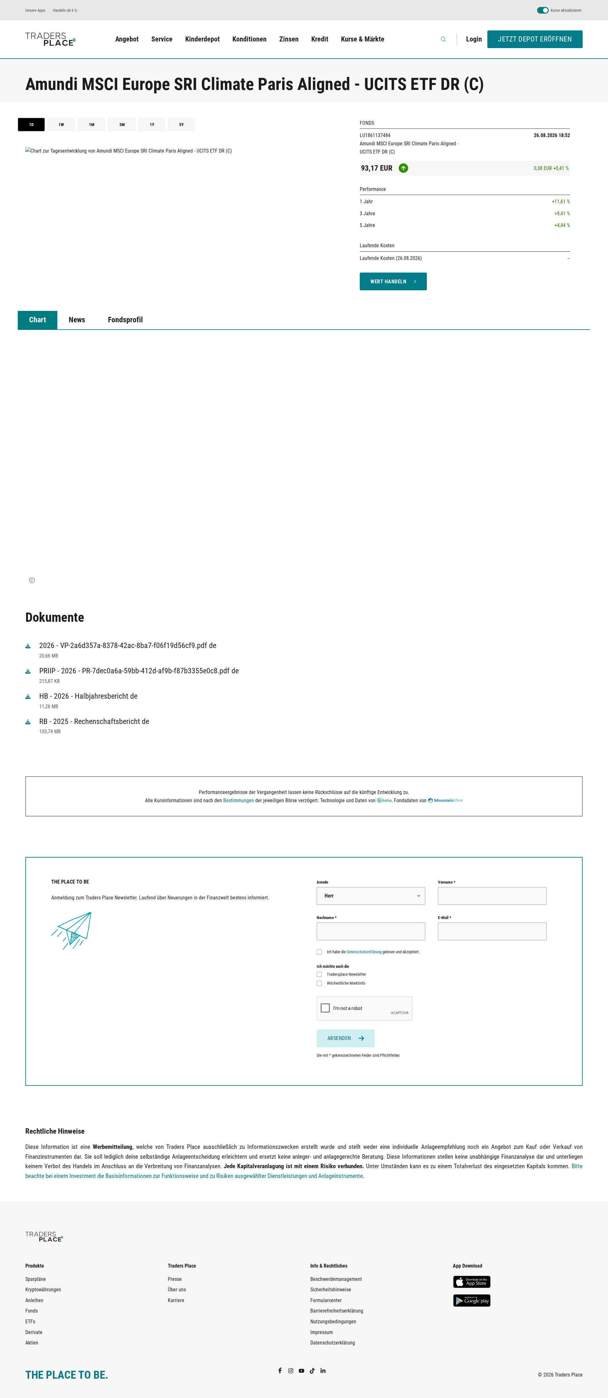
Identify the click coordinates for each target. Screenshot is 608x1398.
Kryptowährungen (43, 1290)
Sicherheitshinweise (330, 1290)
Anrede (322, 882)
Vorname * (446, 882)
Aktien (31, 1343)
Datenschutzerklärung (364, 951)
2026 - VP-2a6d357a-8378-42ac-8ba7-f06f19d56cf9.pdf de (127, 645)
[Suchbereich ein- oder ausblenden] (444, 39)
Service (162, 39)
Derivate (33, 1332)
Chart (37, 319)
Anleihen (34, 1300)
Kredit (319, 39)
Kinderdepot (202, 39)
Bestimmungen (238, 800)
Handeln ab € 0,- (65, 10)
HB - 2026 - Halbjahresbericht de (88, 696)
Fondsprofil (125, 319)
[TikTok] (314, 1370)
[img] (32, 580)
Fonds (31, 1311)
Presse (175, 1279)
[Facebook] (282, 1370)
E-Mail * (444, 917)
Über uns (177, 1290)
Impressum (321, 1332)
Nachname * (327, 917)
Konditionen (249, 39)
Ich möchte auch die (333, 966)
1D (31, 124)
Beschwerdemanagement (336, 1279)
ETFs (30, 1322)
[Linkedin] (325, 1370)
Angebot (127, 39)
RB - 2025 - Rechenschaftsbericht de (94, 721)
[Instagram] (293, 1370)
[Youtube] (304, 1370)
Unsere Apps (35, 10)
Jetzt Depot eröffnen (535, 39)
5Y (181, 124)
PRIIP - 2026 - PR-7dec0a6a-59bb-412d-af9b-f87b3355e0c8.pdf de (139, 670)
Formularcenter (326, 1300)
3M (122, 124)
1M (91, 124)
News (77, 319)
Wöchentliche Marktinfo (346, 983)
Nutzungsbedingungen (333, 1322)
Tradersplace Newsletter (346, 974)
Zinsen (289, 39)
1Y (152, 124)
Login (474, 39)
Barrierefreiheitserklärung (336, 1311)
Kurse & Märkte (362, 39)
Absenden (339, 1038)
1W (61, 124)
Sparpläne (35, 1279)
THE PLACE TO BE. (66, 1375)
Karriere (176, 1300)
